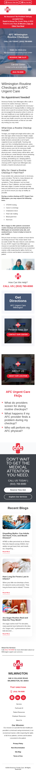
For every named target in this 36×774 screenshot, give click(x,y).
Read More (6, 551)
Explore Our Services (18, 497)
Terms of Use (18, 756)
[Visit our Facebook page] (12, 697)
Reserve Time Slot (12, 2)
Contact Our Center (18, 334)
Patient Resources (19, 712)
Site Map (18, 752)
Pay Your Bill (27, 2)
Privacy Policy (18, 743)
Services (19, 704)
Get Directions (19, 687)
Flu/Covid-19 (19, 708)
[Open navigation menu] (30, 10)
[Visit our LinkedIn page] (17, 697)
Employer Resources (19, 716)
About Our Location (18, 376)
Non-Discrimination (18, 748)
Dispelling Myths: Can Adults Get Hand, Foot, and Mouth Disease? (16, 535)
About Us (19, 720)
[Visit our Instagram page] (23, 697)
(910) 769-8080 (26, 41)
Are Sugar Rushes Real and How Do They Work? (15, 619)
